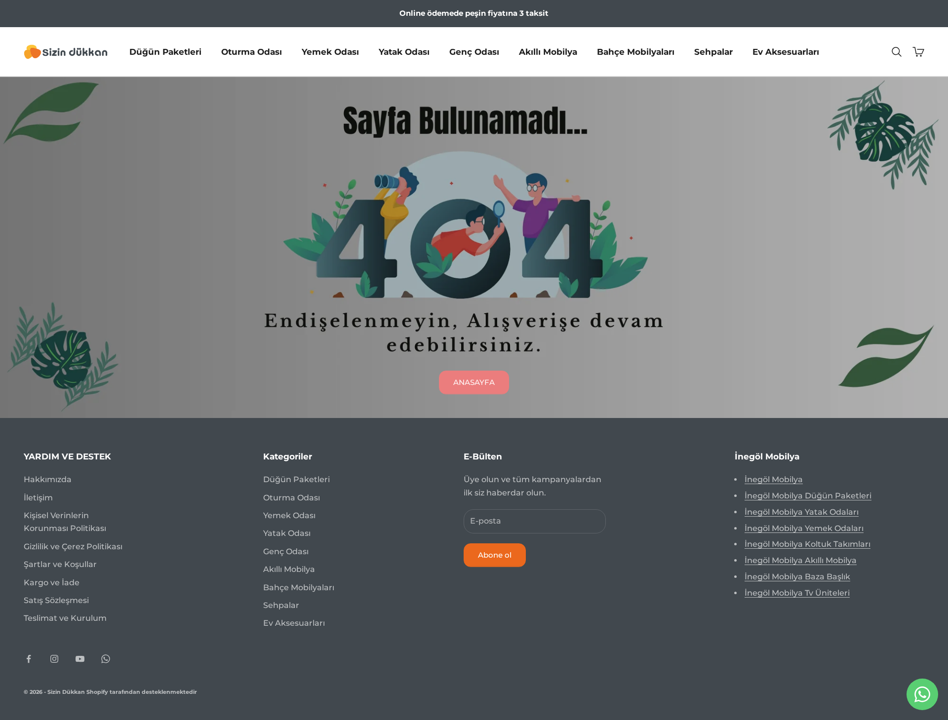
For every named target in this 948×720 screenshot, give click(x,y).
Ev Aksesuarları (785, 51)
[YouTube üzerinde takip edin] (80, 659)
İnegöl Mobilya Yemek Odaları (804, 528)
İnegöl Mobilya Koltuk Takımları (807, 544)
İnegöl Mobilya (774, 479)
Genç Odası (474, 51)
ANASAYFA (474, 382)
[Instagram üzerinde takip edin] (54, 659)
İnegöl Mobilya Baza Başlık (797, 576)
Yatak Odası (404, 51)
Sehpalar (713, 51)
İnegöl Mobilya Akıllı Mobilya (801, 560)
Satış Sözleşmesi (56, 600)
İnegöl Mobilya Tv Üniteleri (797, 593)
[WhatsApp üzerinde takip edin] (106, 659)
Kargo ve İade (51, 582)
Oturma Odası (251, 51)
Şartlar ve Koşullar (60, 564)
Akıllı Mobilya (548, 51)
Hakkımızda (48, 479)
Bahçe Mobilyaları (635, 51)
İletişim (38, 497)
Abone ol (495, 555)
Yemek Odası (330, 51)
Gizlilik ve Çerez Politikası (73, 546)
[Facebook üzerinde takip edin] (29, 659)
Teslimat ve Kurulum (65, 618)
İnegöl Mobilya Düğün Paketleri (808, 495)
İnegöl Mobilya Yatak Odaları (802, 512)
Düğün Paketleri (165, 51)
